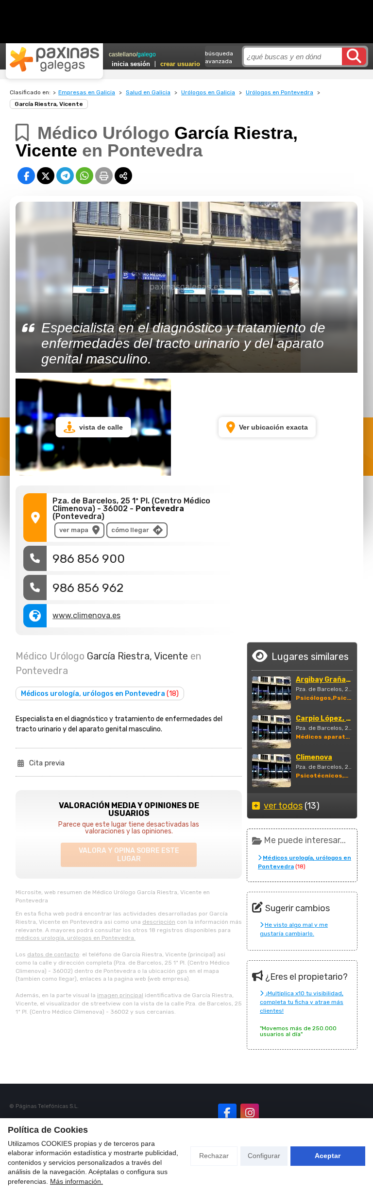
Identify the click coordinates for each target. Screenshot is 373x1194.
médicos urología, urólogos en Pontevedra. (76, 937)
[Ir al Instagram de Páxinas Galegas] (249, 1113)
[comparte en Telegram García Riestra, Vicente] (65, 175)
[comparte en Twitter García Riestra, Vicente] (45, 175)
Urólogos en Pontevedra (279, 92)
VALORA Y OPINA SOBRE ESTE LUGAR (129, 855)
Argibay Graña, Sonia (324, 679)
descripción (158, 921)
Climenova (314, 757)
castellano (122, 54)
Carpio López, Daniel (324, 718)
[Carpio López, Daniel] (271, 731)
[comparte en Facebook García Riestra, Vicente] (26, 175)
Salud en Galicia (148, 92)
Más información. (76, 1181)
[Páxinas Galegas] (54, 59)
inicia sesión (131, 64)
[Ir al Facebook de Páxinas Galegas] (227, 1113)
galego (146, 54)
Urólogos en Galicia (208, 92)
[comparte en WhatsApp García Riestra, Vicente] (84, 175)
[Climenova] (271, 770)
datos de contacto (53, 954)
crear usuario (180, 64)
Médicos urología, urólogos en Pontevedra (100, 694)
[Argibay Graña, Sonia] (271, 692)
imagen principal (120, 995)
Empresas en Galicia (86, 92)
